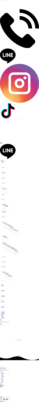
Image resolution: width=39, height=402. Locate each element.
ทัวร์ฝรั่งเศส (16, 230)
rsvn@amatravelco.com (2, 385)
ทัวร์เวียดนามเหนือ (4, 204)
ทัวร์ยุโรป (15, 229)
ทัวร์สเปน (5, 237)
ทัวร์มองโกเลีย (9, 225)
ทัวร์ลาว (3, 199)
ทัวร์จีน (5, 189)
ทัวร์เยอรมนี (5, 236)
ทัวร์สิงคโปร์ (3, 172)
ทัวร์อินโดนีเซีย (3, 211)
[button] (20, 276)
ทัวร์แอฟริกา (5, 272)
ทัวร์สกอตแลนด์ (9, 246)
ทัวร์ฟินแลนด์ (16, 250)
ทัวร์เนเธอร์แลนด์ (12, 247)
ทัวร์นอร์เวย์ (5, 243)
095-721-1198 (1, 143)
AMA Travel (1, 384)
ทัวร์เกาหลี (3, 167)
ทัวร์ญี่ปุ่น (3, 162)
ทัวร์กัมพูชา (7, 206)
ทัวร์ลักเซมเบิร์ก (13, 248)
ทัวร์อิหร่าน (8, 274)
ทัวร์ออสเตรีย (15, 249)
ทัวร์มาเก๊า (6, 223)
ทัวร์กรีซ (12, 228)
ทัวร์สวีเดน (6, 244)
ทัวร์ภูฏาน (3, 194)
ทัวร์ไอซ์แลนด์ (8, 245)
